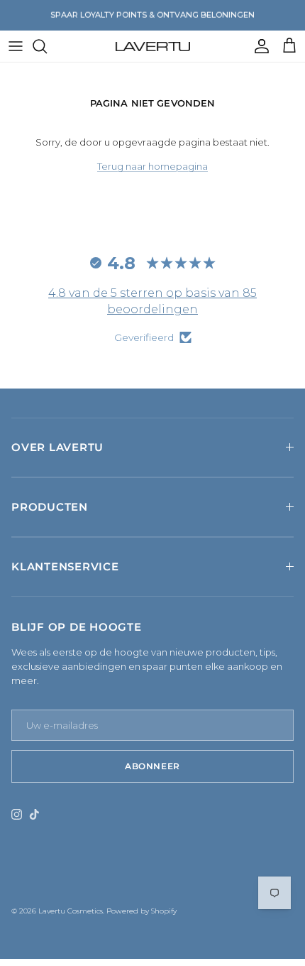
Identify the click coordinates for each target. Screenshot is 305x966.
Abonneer (152, 766)
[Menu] (15, 46)
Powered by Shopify (141, 911)
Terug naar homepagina (152, 166)
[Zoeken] (46, 46)
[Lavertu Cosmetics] (153, 46)
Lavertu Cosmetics (70, 911)
